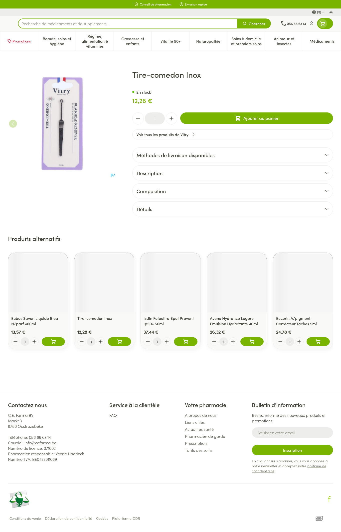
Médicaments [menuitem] (325, 42)
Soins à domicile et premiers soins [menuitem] (248, 41)
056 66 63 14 (40, 437)
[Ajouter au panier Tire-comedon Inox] (119, 341)
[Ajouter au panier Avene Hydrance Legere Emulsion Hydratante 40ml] (252, 341)
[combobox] (128, 23)
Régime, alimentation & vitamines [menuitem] (98, 41)
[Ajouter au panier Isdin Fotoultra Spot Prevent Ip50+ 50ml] (185, 341)
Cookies (102, 518)
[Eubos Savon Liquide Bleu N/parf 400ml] (38, 282)
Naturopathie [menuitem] (211, 42)
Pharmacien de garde (205, 436)
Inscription (292, 450)
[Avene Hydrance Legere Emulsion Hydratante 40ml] (237, 282)
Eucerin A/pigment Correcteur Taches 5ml (296, 320)
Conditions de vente (25, 518)
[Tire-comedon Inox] (104, 282)
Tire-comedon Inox (94, 318)
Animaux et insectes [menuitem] (288, 41)
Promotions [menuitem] (21, 40)
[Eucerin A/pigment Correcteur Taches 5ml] (303, 282)
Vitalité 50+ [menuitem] (175, 42)
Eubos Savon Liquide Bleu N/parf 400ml (34, 320)
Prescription (196, 443)
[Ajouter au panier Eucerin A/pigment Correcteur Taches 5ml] (318, 341)
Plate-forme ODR (126, 518)
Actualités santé (199, 429)
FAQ (113, 415)
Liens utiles (195, 422)
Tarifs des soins (198, 450)
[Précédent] (13, 124)
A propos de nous (200, 415)
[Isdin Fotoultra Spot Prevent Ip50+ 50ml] (170, 282)
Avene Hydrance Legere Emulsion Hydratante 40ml (234, 320)
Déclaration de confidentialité (68, 518)
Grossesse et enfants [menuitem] (136, 41)
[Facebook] (329, 499)
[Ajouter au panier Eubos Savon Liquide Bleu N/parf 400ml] (53, 341)
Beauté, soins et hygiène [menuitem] (59, 41)
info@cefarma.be (40, 442)
